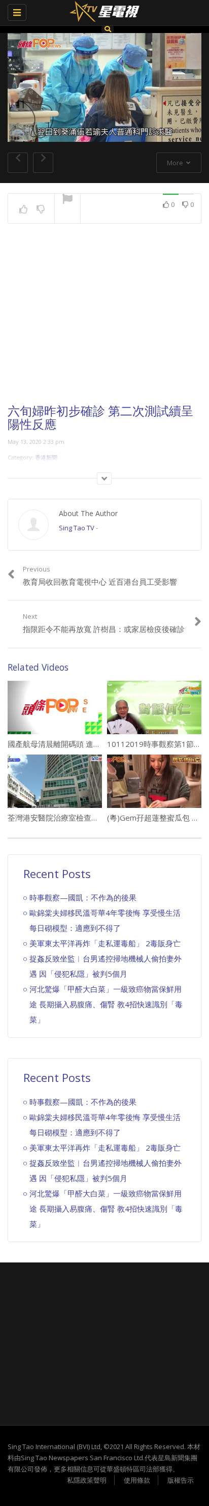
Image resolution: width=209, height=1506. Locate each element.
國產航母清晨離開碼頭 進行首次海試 (69, 744)
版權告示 (180, 1480)
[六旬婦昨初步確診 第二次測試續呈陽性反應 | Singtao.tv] (101, 12)
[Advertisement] (104, 323)
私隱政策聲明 (87, 1480)
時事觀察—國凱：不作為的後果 (82, 897)
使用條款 (137, 1480)
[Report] (67, 199)
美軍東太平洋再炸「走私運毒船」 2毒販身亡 (105, 943)
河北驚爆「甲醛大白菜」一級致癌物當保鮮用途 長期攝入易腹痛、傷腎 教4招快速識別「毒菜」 (106, 1004)
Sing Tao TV (76, 527)
